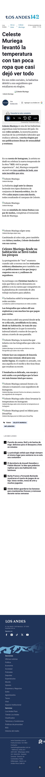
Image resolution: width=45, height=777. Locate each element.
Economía (9, 666)
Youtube (27, 634)
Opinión (8, 685)
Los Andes (4, 26)
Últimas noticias (11, 659)
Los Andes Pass (11, 711)
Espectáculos (10, 679)
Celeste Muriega (19, 422)
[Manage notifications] (40, 767)
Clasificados (10, 718)
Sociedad (8, 669)
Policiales (9, 672)
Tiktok (17, 634)
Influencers (9, 426)
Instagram (11, 634)
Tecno (7, 698)
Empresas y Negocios (13, 688)
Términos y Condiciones (14, 721)
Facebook (6, 634)
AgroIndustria (10, 695)
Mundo (8, 682)
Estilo (7, 692)
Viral (7, 702)
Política (8, 662)
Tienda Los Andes (12, 715)
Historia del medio (12, 731)
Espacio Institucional (13, 705)
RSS (6, 728)
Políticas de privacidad (14, 724)
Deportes (8, 675)
